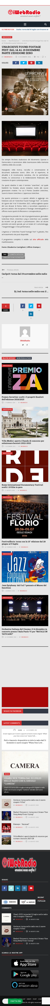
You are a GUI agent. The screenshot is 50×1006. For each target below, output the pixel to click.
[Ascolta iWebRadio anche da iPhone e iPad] (25, 963)
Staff (35, 999)
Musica (7, 774)
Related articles (9, 358)
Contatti (41, 999)
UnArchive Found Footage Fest (13, 257)
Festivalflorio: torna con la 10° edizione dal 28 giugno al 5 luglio (24, 542)
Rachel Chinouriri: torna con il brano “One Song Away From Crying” (30, 813)
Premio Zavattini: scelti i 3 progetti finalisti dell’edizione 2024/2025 (23, 398)
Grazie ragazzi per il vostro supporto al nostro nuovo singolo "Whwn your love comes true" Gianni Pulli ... (25, 735)
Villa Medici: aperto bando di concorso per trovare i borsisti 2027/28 (30, 837)
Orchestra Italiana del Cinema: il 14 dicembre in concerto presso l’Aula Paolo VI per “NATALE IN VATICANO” (24, 631)
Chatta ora (15, 1001)
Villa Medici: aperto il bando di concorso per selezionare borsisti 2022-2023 (23, 442)
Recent (41, 897)
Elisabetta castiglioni (16, 254)
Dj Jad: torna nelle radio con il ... (31, 291)
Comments (6, 908)
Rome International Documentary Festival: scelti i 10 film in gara (22, 486)
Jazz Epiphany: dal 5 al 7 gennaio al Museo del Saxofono (24, 586)
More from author (24, 358)
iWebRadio (8, 57)
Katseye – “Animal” (21, 824)
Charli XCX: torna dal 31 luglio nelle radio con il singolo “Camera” (22, 781)
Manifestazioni (7, 37)
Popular (41, 901)
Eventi (29, 999)
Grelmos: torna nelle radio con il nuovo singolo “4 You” (29, 801)
